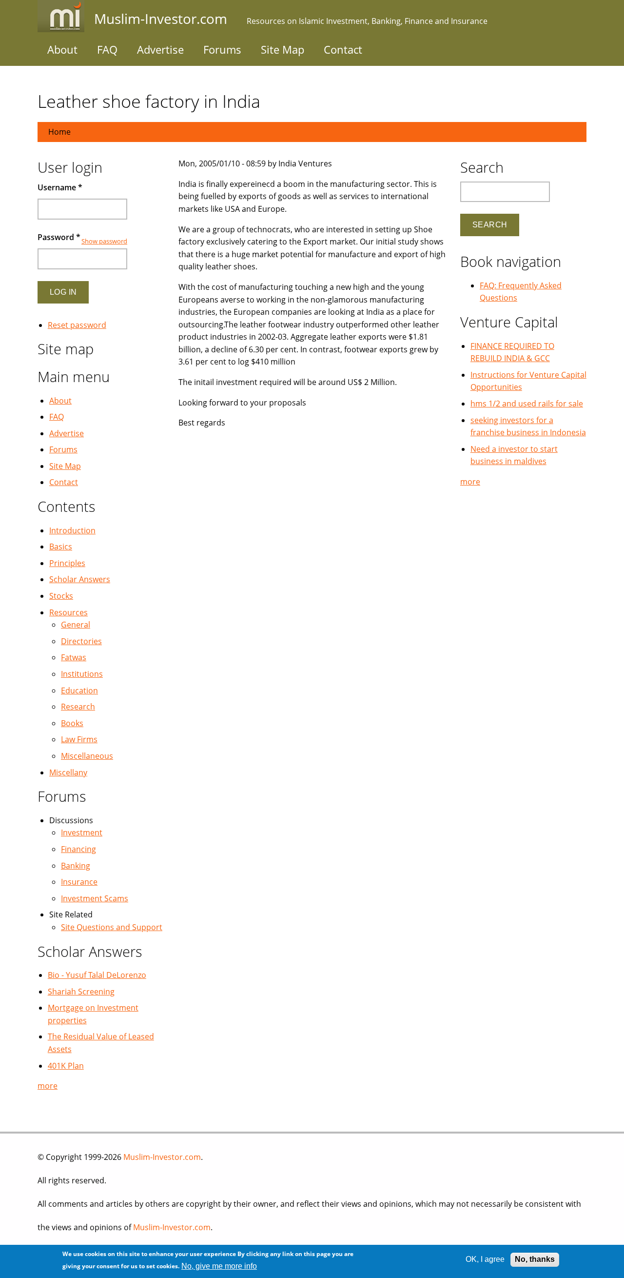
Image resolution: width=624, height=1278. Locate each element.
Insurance (79, 881)
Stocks (61, 595)
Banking (75, 865)
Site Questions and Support (111, 927)
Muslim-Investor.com (162, 1157)
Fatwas (73, 657)
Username (60, 187)
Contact (343, 49)
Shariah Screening (81, 991)
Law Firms (79, 739)
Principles (67, 563)
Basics (60, 546)
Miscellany (68, 772)
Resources (68, 612)
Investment (81, 832)
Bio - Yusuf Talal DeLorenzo (97, 975)
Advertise (160, 49)
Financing (78, 849)
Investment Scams (94, 898)
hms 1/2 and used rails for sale (526, 403)
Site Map (282, 49)
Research (78, 706)
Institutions (82, 674)
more (48, 1085)
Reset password (77, 325)
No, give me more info (219, 1266)
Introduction (72, 530)
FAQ (107, 49)
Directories (81, 641)
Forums (222, 49)
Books (72, 723)
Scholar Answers (79, 579)
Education (79, 690)
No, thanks (535, 1259)
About (62, 49)
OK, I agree (485, 1259)
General (75, 624)
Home (59, 131)
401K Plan (66, 1065)
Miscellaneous (87, 756)
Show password (104, 241)
